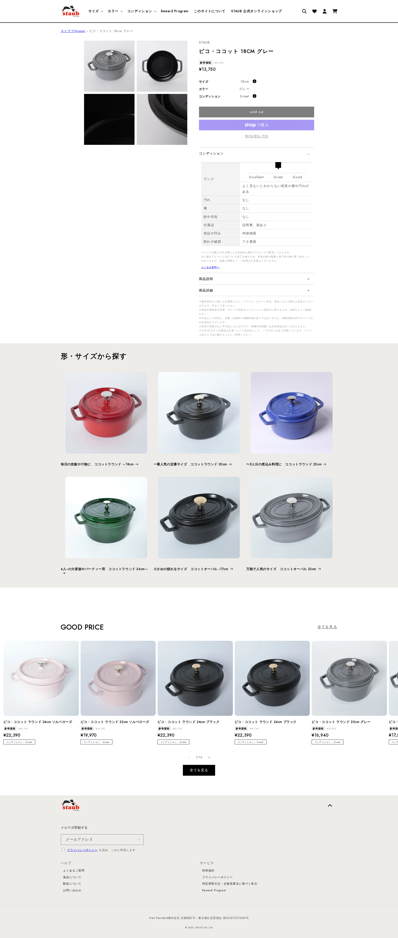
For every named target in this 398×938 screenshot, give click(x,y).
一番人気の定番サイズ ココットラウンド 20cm (190, 464)
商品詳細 (206, 290)
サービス (207, 863)
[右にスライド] (209, 757)
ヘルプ (66, 863)
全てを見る (327, 626)
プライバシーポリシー (82, 850)
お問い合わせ (72, 890)
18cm (245, 81)
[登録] (138, 839)
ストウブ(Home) (73, 31)
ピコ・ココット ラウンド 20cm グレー (341, 722)
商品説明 (206, 279)
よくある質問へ (210, 267)
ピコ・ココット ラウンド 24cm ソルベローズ (37, 722)
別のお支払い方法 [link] (256, 136)
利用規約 (208, 870)
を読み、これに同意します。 (103, 850)
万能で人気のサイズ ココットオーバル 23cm (281, 569)
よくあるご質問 (74, 870)
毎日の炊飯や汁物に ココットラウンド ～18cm (97, 464)
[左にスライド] (189, 757)
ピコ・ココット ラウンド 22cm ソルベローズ (115, 722)
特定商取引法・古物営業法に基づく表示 (229, 884)
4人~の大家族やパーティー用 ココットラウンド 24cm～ (104, 569)
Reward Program (214, 890)
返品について (72, 877)
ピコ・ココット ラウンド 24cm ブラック (188, 722)
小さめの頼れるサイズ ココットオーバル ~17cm (191, 569)
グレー (244, 89)
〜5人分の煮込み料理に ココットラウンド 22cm (284, 464)
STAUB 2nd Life (204, 927)
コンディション (211, 153)
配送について (72, 884)
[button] (95, 11)
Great (244, 96)
